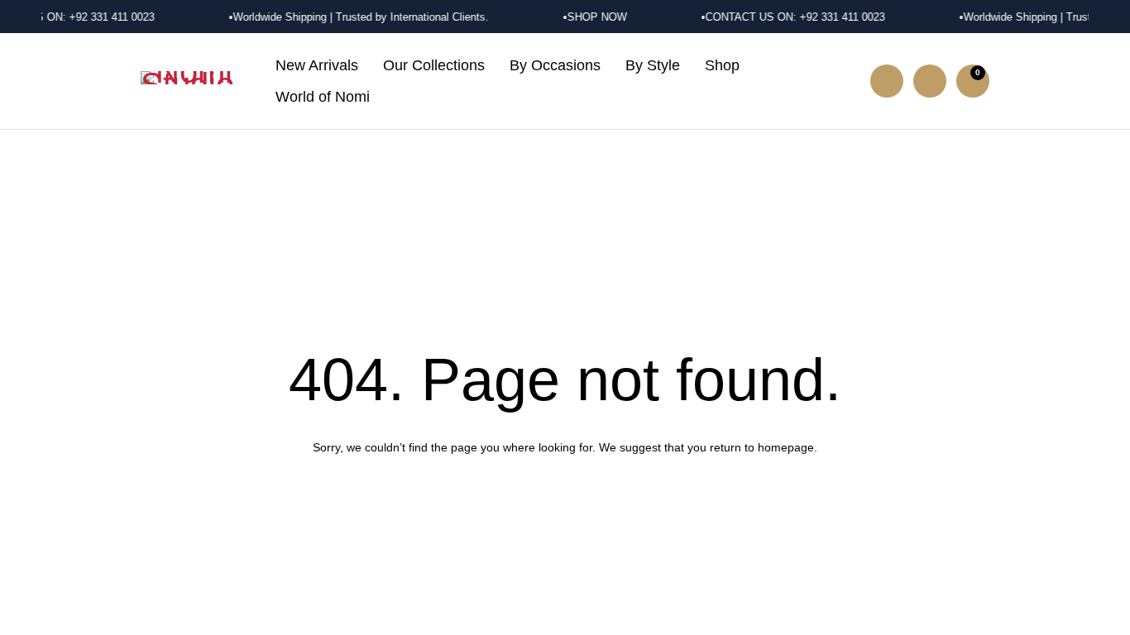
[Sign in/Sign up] (886, 81)
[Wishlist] (929, 81)
